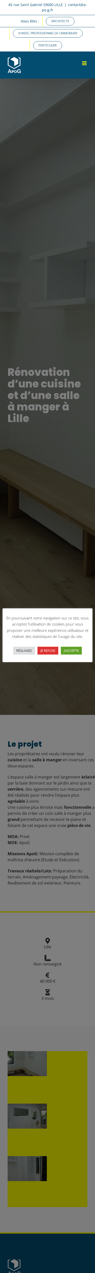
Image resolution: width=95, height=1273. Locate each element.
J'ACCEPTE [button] (71, 650)
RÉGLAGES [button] (24, 650)
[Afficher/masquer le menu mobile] (84, 63)
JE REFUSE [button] (48, 650)
